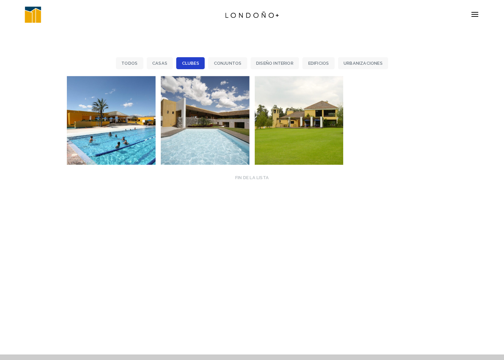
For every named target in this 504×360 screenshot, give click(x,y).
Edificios (318, 63)
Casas (159, 63)
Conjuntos (228, 63)
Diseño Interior (274, 63)
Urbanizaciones (363, 63)
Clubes (190, 63)
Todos (129, 63)
